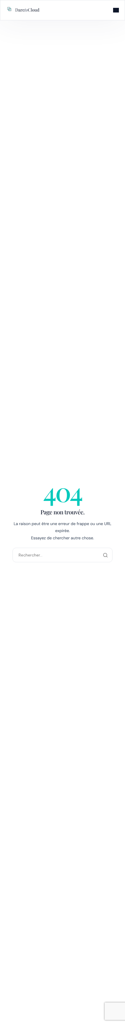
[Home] (23, 10)
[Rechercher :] (62, 555)
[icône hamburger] (116, 10)
